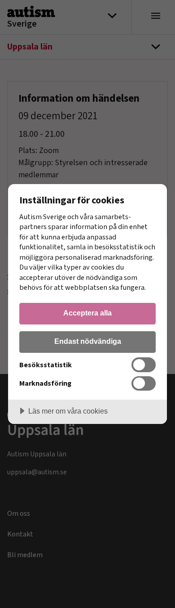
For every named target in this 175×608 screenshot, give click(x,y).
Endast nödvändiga (87, 341)
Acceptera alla (87, 313)
